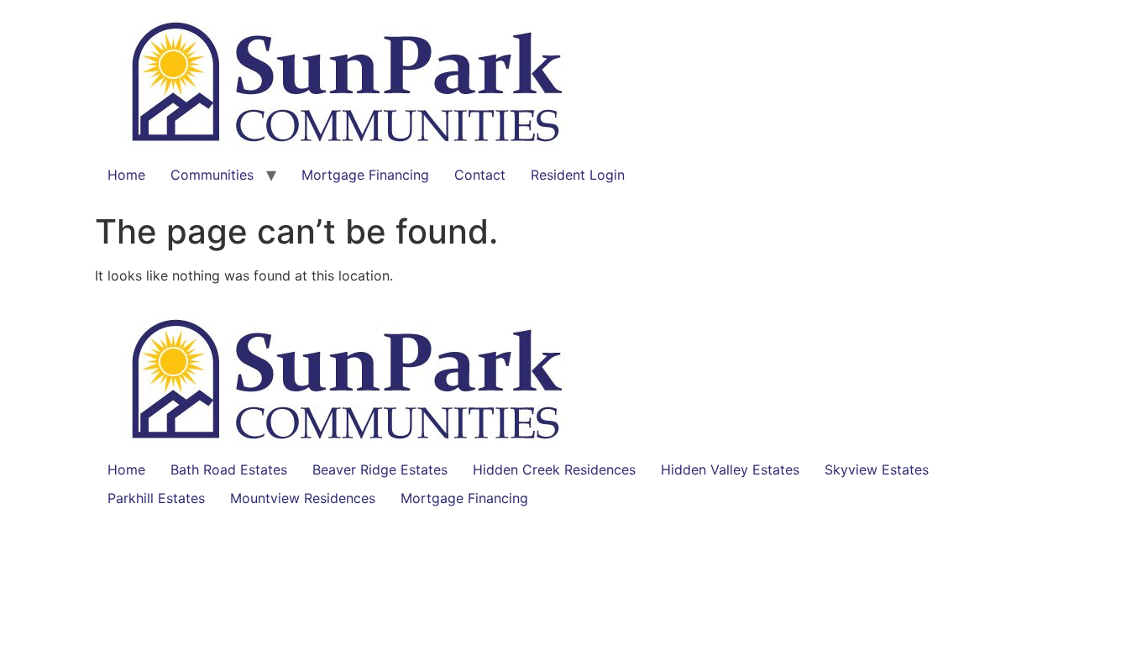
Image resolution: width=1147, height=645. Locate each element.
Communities (212, 174)
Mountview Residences (302, 498)
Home (126, 174)
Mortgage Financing (365, 174)
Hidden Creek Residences (554, 469)
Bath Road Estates (228, 469)
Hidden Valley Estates (730, 469)
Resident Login (578, 174)
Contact (479, 174)
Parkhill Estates (156, 498)
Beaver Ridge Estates (380, 469)
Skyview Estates (877, 469)
